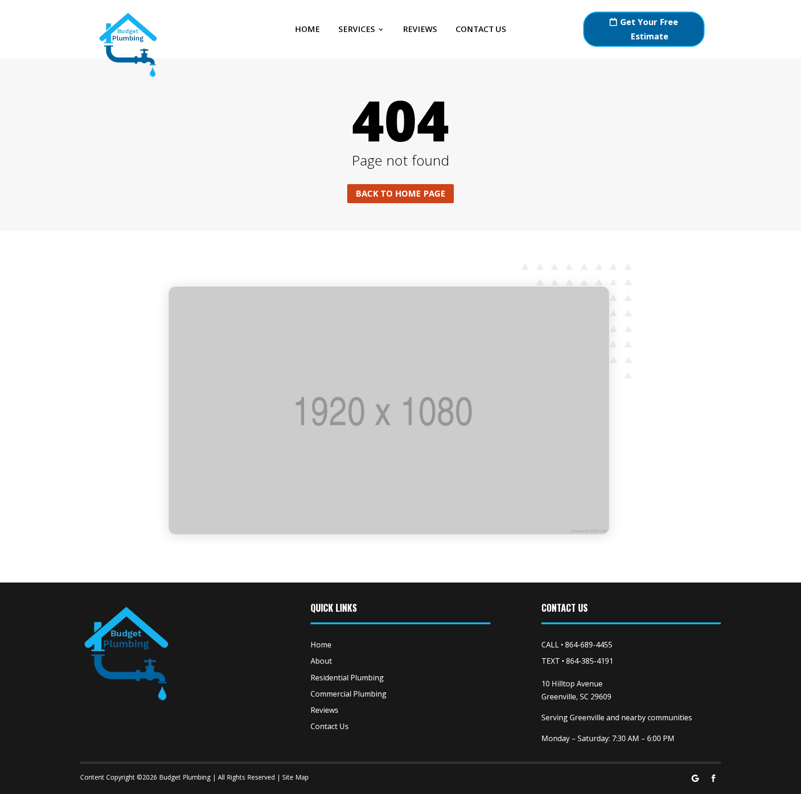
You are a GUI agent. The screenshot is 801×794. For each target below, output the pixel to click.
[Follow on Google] (694, 778)
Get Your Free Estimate (649, 29)
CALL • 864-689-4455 (576, 645)
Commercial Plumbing (349, 694)
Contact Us (481, 30)
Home (307, 30)
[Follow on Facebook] (713, 778)
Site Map (295, 777)
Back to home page (400, 193)
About (321, 661)
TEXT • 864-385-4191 (577, 661)
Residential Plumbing (347, 677)
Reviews (420, 30)
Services (356, 30)
